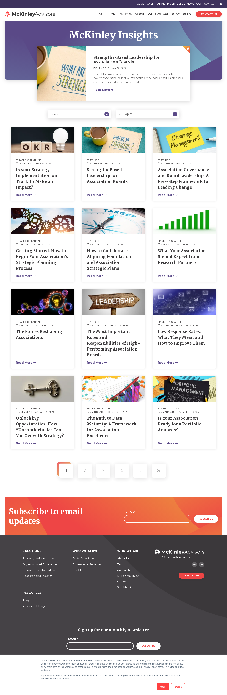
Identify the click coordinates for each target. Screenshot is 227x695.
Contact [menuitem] (210, 3)
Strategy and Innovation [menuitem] (39, 558)
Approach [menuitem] (123, 570)
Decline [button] (178, 686)
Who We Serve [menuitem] (85, 551)
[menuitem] (220, 3)
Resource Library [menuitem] (34, 606)
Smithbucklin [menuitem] (125, 587)
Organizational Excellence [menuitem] (40, 564)
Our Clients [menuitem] (80, 570)
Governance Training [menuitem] (151, 3)
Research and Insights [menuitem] (37, 576)
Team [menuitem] (120, 564)
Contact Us (209, 14)
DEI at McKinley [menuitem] (128, 576)
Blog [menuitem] (26, 600)
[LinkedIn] (201, 564)
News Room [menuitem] (194, 3)
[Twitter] (194, 564)
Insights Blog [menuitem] (176, 3)
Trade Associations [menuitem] (85, 558)
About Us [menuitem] (123, 558)
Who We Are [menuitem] (128, 551)
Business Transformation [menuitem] (39, 570)
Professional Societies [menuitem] (87, 564)
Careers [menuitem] (122, 581)
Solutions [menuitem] (32, 551)
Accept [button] (163, 686)
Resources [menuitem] (32, 593)
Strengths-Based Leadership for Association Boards (126, 60)
